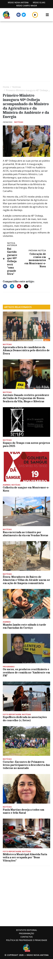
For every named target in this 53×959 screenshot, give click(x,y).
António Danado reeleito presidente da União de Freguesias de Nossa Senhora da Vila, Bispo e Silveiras (26, 398)
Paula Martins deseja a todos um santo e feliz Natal (23, 811)
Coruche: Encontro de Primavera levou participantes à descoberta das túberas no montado (26, 765)
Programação (26, 933)
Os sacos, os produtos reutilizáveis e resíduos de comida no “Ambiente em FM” (26, 672)
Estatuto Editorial (26, 930)
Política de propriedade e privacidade (26, 940)
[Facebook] (18, 15)
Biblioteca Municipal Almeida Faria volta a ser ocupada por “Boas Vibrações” (25, 857)
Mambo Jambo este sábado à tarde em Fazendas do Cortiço (24, 626)
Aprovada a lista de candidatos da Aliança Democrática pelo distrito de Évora (26, 350)
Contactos (26, 936)
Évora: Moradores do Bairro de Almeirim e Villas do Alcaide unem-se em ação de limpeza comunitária (26, 580)
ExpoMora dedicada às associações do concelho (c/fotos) (25, 719)
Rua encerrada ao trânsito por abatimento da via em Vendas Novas (25, 534)
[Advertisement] (26, 52)
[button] (35, 14)
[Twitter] (24, 15)
